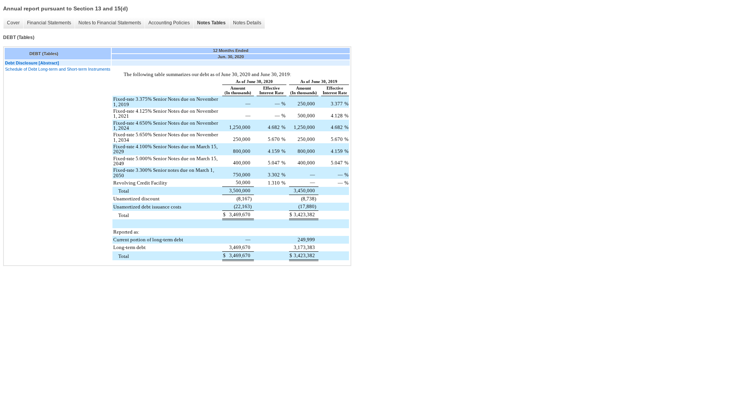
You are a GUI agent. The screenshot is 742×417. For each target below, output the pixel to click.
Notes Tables (211, 22)
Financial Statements (49, 22)
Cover (13, 22)
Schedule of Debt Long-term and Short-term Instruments (58, 69)
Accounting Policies (169, 22)
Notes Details (247, 22)
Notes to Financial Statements (109, 22)
